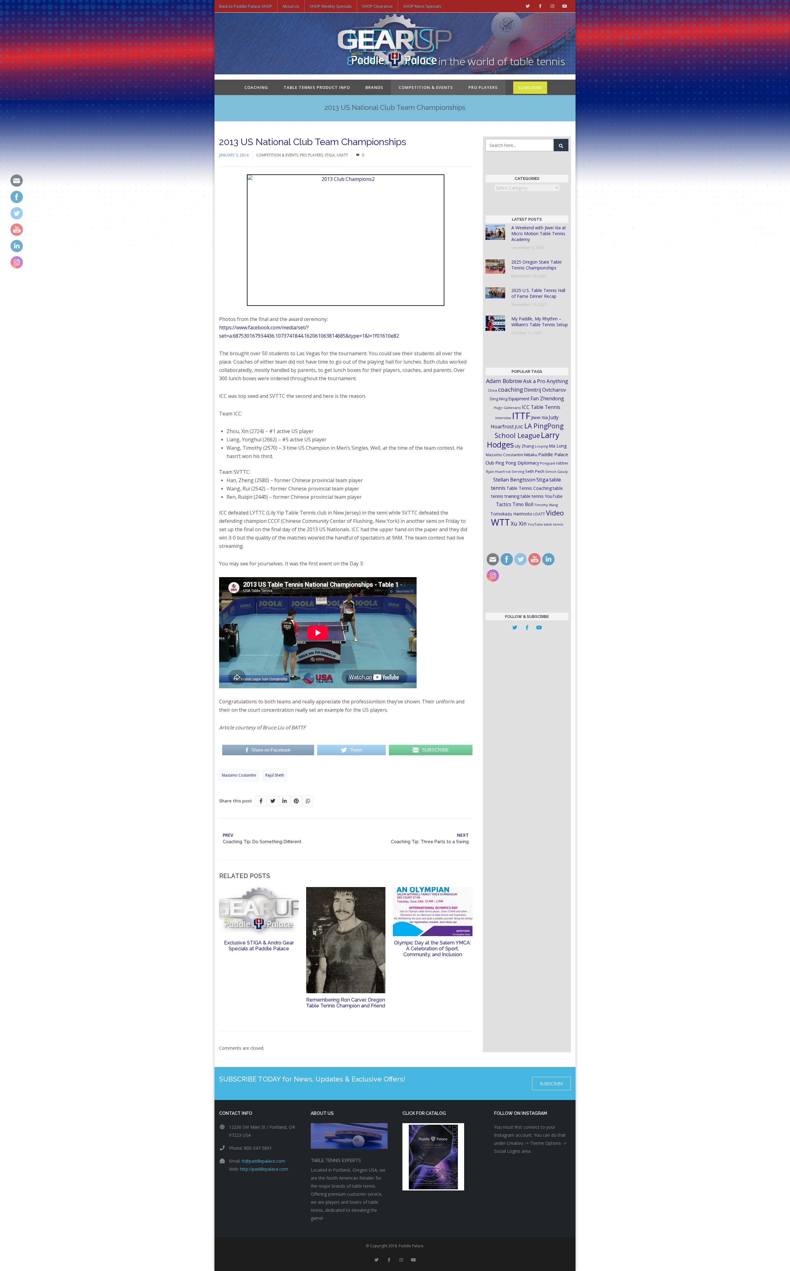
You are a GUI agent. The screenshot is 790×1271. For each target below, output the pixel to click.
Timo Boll (522, 504)
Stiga (330, 155)
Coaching (256, 87)
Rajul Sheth (274, 775)
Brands (374, 87)
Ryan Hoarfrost (498, 471)
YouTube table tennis (545, 524)
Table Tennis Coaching (529, 488)
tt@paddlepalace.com (263, 1161)
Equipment (519, 399)
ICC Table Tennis (541, 407)
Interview (503, 417)
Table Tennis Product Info (317, 87)
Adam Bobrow (504, 381)
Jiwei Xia (539, 417)
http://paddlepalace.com (264, 1169)
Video (555, 513)
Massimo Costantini (239, 775)
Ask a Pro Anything (545, 381)
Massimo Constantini (504, 454)
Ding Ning (498, 399)
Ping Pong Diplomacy (517, 463)
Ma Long (558, 446)
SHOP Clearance (377, 6)
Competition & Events (426, 87)
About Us (290, 6)
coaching (510, 389)
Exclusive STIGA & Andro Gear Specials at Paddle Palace (259, 946)
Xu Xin (519, 523)
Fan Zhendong (547, 398)
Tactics (503, 504)
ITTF (521, 416)
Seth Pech (534, 471)
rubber (562, 463)
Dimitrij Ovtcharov (545, 389)
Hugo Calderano (507, 407)
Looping (541, 446)
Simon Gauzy (556, 471)
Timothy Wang (546, 504)
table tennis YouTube (542, 496)
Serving (518, 471)
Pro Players (483, 87)
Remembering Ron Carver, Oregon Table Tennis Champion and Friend (345, 1003)
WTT (500, 522)
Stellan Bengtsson (514, 479)
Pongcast (547, 463)
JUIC (519, 426)
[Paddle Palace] (395, 44)
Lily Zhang (524, 446)
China (492, 390)
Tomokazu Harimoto (511, 514)
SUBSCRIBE (530, 87)
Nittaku (530, 454)
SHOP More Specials (422, 6)
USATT (342, 155)
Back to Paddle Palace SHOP (245, 6)
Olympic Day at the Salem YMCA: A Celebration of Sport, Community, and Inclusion (432, 948)
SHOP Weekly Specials (331, 6)
